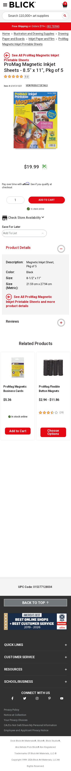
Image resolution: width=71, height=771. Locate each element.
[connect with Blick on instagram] (37, 701)
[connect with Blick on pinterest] (49, 701)
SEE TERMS (53, 26)
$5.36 (7, 400)
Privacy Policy (11, 709)
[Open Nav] (5, 4)
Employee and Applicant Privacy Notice (26, 730)
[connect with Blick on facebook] (12, 701)
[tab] (35, 247)
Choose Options (53, 432)
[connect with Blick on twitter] (25, 701)
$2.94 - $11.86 (49, 400)
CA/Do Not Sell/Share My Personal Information (30, 725)
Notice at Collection (15, 714)
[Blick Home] (22, 5)
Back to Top (33, 603)
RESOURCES (13, 669)
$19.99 (31, 167)
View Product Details (37, 85)
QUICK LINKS (13, 645)
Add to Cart (17, 431)
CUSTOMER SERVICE (19, 657)
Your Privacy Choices (15, 720)
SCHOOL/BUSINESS (18, 682)
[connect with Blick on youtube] (62, 701)
